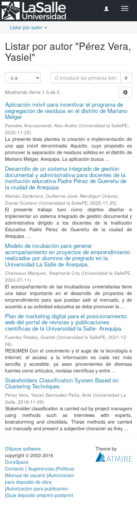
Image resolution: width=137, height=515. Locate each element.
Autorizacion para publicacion (37, 488)
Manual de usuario (26, 475)
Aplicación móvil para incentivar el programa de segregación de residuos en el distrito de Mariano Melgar (66, 110)
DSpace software (23, 448)
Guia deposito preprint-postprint (39, 495)
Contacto (14, 468)
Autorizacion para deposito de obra (39, 478)
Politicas (65, 468)
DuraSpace (17, 462)
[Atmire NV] (113, 456)
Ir (126, 77)
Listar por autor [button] (27, 27)
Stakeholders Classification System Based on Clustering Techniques (61, 383)
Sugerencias (41, 468)
